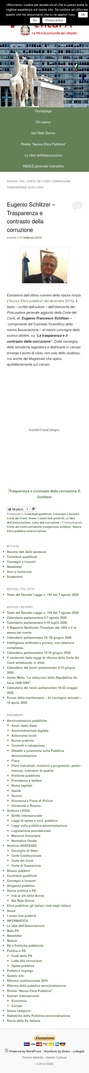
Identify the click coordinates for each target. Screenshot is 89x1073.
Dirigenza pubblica (21, 885)
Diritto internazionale (26, 815)
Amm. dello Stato (24, 725)
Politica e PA (16, 950)
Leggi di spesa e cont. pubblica (34, 820)
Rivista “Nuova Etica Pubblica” (43, 144)
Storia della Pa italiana (23, 1020)
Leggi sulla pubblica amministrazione (39, 825)
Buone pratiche (22, 740)
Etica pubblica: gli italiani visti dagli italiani (39, 905)
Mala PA (13, 930)
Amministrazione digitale (29, 730)
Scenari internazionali (23, 995)
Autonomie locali (24, 735)
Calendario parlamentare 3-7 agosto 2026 (37, 617)
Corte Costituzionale (26, 855)
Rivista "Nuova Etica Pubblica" (29, 990)
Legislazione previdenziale (31, 830)
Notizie (12, 940)
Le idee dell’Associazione (43, 155)
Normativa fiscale (24, 840)
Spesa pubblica (22, 965)
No (35, 20)
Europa (16, 1005)
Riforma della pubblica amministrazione (36, 985)
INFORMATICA (17, 920)
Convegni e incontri (66, 514)
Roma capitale (21, 785)
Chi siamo (43, 122)
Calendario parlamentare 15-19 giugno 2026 (38, 652)
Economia (18, 1000)
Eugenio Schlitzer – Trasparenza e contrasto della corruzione (31, 216)
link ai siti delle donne (27, 895)
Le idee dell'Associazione (25, 925)
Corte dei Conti (17, 518)
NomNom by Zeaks (57, 1051)
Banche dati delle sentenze (26, 551)
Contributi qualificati (38, 514)
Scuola (16, 795)
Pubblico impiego (20, 970)
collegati (78, 1051)
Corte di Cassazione (26, 865)
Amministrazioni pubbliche (27, 720)
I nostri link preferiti (51, 518)
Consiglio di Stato (24, 850)
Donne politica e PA (21, 890)
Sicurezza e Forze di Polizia (32, 800)
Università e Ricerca (26, 805)
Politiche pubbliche (25, 775)
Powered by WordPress (25, 1051)
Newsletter (14, 566)
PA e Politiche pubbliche (25, 945)
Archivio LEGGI (18, 810)
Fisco (15, 760)
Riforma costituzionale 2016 (27, 980)
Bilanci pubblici (18, 870)
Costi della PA (21, 955)
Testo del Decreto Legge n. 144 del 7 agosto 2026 (43, 594)
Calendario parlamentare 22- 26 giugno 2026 (39, 637)
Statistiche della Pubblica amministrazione (38, 1015)
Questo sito (15, 975)
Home (32, 518)
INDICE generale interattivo (43, 166)
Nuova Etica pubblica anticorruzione (44, 529)
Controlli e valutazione (28, 745)
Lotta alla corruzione (46, 522)
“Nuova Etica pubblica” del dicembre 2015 (40, 300)
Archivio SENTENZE (22, 845)
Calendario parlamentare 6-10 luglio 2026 (37, 622)
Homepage (43, 110)
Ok (83, 14)
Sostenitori (15, 576)
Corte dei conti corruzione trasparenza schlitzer (39, 527)
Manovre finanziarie (25, 835)
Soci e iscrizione (19, 571)
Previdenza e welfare (26, 780)
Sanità (16, 790)
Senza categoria (18, 1010)
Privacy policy (54, 20)
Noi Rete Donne (43, 132)
